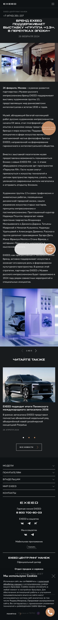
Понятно (11, 614)
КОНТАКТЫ (9, 493)
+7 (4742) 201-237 (13, 15)
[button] (23, 437)
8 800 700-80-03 (29, 513)
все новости (26, 447)
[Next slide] (35, 350)
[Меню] (53, 4)
